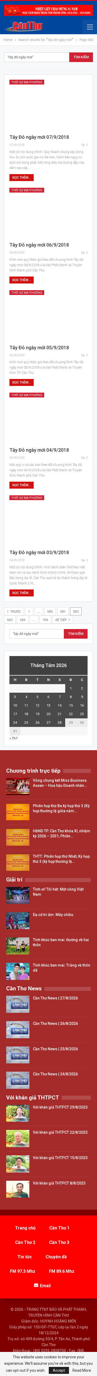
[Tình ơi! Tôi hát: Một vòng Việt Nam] (17, 895)
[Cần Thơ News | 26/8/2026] (17, 1029)
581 (63, 612)
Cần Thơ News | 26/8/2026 (55, 1023)
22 (71, 714)
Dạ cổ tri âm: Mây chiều (53, 915)
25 (26, 722)
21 (59, 714)
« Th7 (13, 738)
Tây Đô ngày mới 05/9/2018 (39, 347)
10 (15, 705)
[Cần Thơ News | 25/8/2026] (17, 1055)
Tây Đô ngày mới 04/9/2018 (39, 450)
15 (71, 705)
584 (23, 620)
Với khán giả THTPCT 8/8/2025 (59, 1183)
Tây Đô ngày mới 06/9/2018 (39, 245)
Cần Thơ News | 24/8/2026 (55, 1074)
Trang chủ (25, 1228)
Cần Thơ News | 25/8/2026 (55, 1049)
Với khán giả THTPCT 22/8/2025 (60, 1132)
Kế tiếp (62, 620)
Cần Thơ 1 (59, 1228)
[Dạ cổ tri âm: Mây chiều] (17, 920)
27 (48, 722)
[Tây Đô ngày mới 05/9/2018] (48, 315)
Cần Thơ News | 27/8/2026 (55, 998)
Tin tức (25, 1256)
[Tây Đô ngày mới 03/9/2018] (48, 520)
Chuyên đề (56, 1256)
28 (59, 722)
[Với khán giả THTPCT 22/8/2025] (17, 1138)
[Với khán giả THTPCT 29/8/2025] (17, 1113)
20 (48, 714)
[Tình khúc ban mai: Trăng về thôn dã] (17, 971)
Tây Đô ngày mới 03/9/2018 (39, 552)
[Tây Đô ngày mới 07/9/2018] (48, 104)
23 (82, 714)
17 (15, 714)
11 (26, 705)
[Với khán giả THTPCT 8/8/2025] (17, 1189)
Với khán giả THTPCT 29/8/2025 (60, 1107)
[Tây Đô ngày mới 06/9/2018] (48, 212)
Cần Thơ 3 (59, 1242)
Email (45, 1285)
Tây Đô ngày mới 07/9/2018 (39, 137)
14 (59, 705)
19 (37, 714)
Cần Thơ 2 (25, 1242)
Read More (81, 1370)
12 (37, 705)
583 (10, 620)
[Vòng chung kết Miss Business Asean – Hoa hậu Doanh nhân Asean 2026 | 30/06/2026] (17, 786)
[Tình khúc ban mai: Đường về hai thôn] (17, 946)
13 (48, 705)
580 (50, 612)
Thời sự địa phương (26, 82)
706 (45, 620)
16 (82, 705)
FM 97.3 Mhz (22, 1271)
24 (15, 722)
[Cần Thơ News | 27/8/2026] (17, 1004)
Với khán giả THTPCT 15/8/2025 (60, 1158)
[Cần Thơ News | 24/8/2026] (17, 1080)
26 (37, 722)
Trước (15, 612)
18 (26, 714)
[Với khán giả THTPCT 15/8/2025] (17, 1163)
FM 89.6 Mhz (61, 1271)
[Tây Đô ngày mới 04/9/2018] (48, 417)
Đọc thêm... (21, 177)
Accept (59, 1370)
